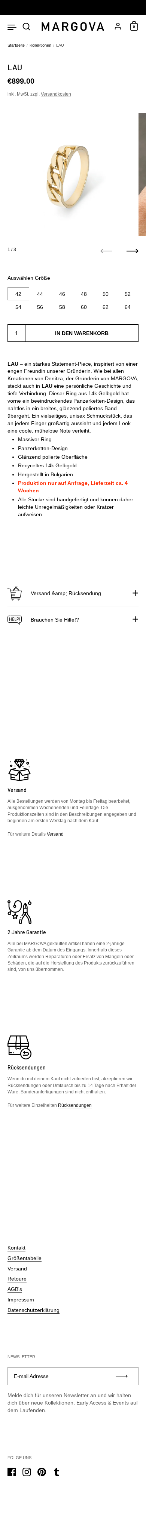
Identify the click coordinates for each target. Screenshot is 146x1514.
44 (40, 294)
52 (128, 294)
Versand (55, 834)
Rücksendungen (75, 1105)
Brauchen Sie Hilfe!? (55, 620)
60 (84, 307)
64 (128, 307)
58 (62, 307)
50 (106, 294)
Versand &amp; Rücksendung (66, 593)
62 (106, 307)
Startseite (16, 45)
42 (18, 294)
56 (40, 307)
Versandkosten (56, 94)
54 (18, 307)
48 (84, 294)
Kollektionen (40, 45)
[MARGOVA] (73, 26)
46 (62, 294)
